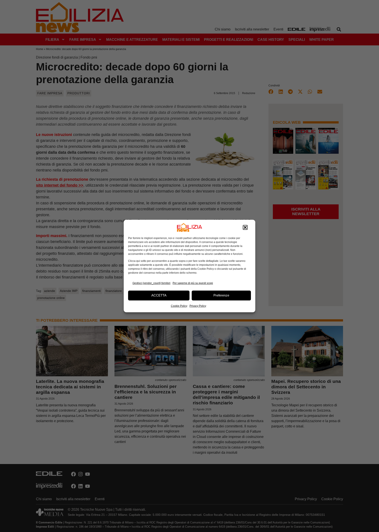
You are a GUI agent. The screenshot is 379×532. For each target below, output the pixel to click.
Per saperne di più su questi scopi (193, 283)
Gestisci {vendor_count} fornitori (151, 283)
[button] (245, 227)
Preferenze (221, 295)
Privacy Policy (198, 305)
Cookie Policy (179, 305)
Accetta (158, 295)
